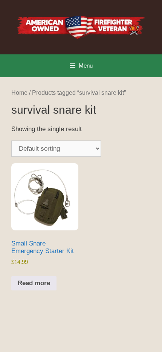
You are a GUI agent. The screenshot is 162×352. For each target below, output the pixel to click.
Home (19, 93)
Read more (34, 283)
